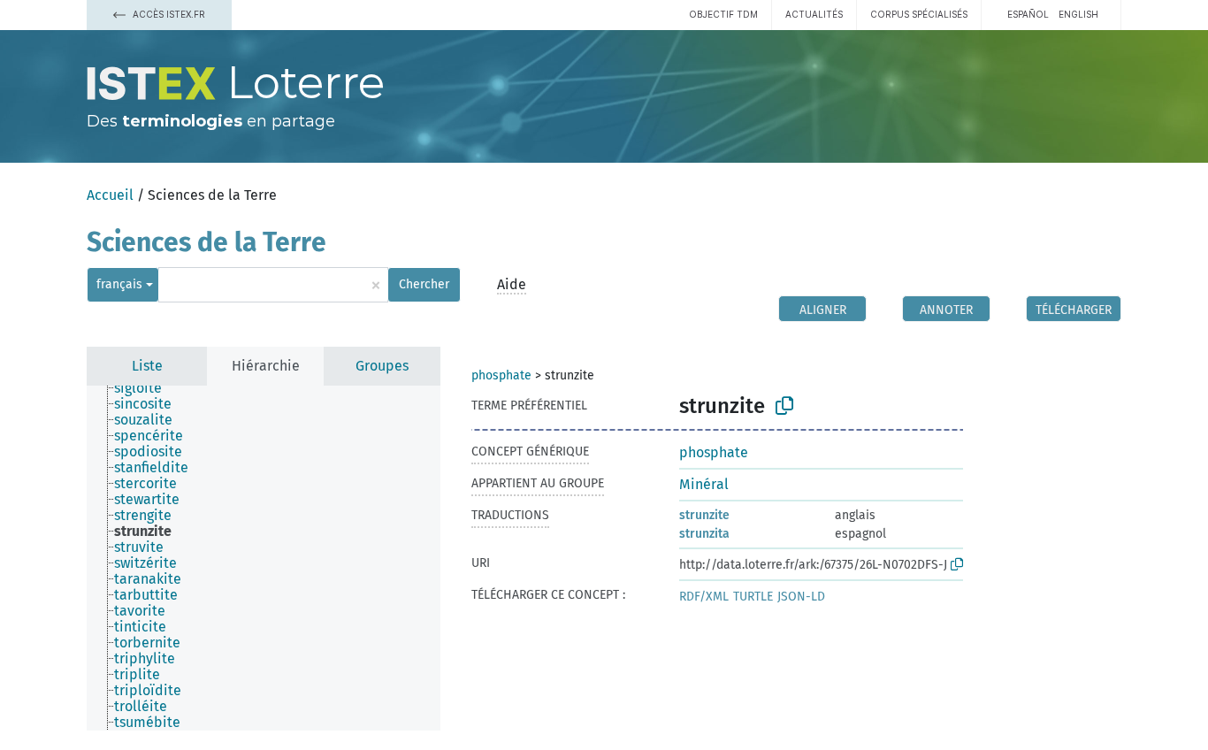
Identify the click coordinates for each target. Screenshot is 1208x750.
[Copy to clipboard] (784, 406)
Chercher (424, 284)
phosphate (501, 375)
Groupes (382, 365)
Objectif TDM (723, 14)
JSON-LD (801, 596)
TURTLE (753, 596)
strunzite (704, 515)
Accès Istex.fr (167, 14)
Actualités (814, 14)
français (119, 284)
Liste (147, 365)
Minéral (704, 484)
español (1028, 14)
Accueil (110, 195)
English (1078, 14)
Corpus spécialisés (918, 14)
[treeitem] (145, 388)
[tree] (263, 558)
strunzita (704, 533)
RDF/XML (704, 596)
